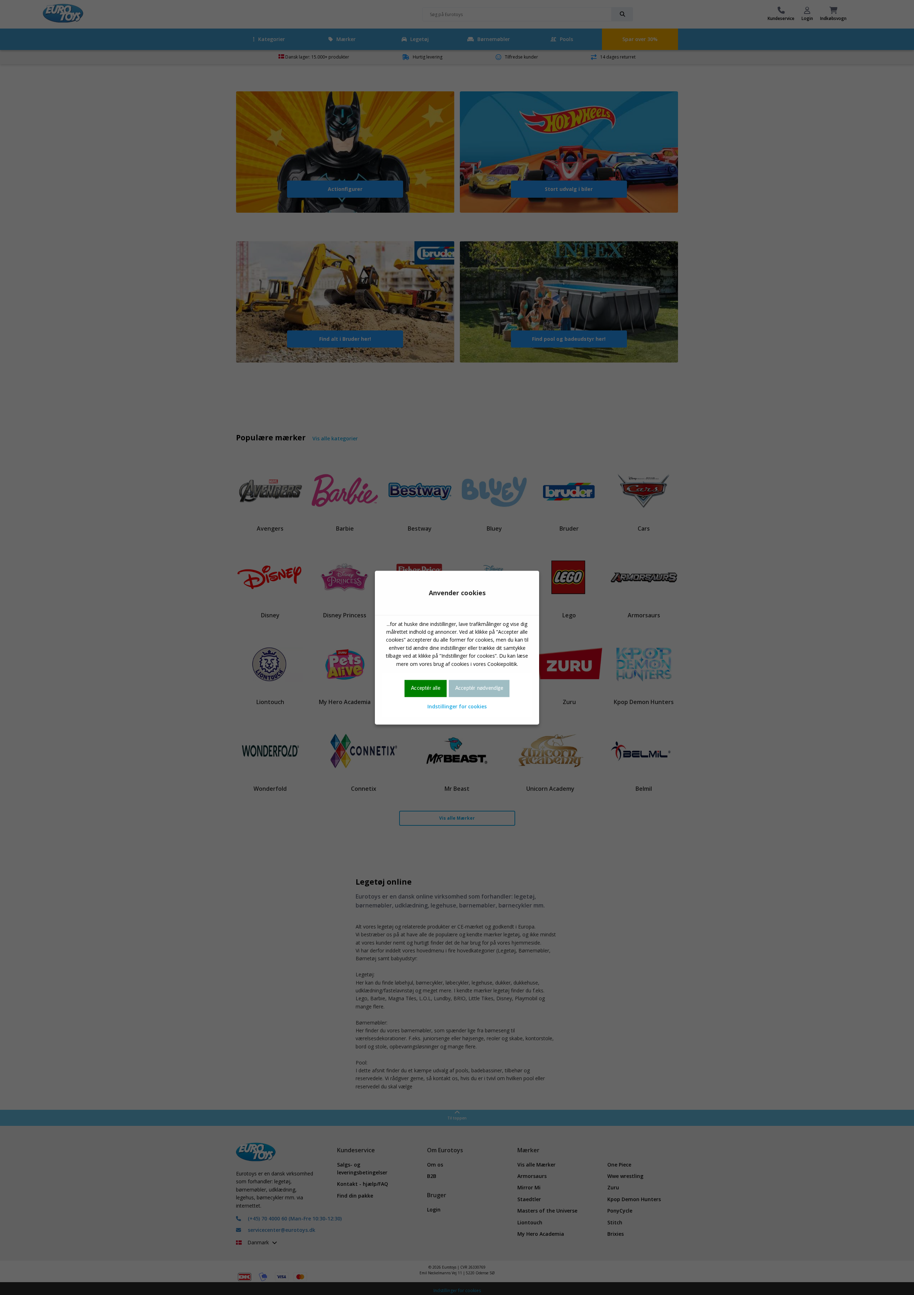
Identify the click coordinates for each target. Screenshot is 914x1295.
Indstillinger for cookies (457, 706)
